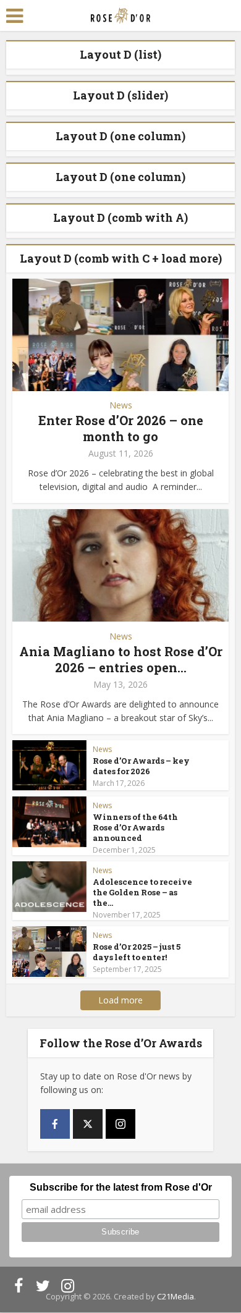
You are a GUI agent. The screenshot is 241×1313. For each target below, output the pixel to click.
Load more (120, 1000)
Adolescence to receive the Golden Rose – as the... (142, 892)
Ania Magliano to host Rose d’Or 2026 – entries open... (120, 659)
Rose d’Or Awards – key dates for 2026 (141, 766)
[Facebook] (55, 1124)
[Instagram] (120, 1124)
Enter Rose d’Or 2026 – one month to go (120, 428)
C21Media (175, 1296)
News (120, 405)
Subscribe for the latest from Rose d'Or (121, 1187)
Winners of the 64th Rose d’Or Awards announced (135, 827)
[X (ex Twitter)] (88, 1124)
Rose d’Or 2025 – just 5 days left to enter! (136, 952)
